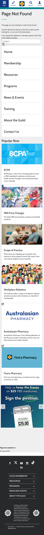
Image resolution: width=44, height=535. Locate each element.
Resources (14, 481)
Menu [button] (4, 5)
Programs (14, 486)
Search (30, 5)
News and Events (18, 491)
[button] (22, 406)
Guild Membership (18, 476)
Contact (13, 5)
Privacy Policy (11, 526)
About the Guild (17, 496)
